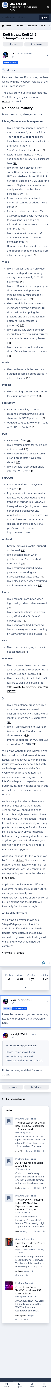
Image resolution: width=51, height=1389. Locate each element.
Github (6, 101)
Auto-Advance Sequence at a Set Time (29, 1164)
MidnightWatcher (20, 1034)
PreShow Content (24, 1283)
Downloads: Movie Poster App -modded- (30, 1244)
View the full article (13, 952)
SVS (17, 1169)
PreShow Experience (25, 1118)
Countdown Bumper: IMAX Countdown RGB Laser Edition (28, 1290)
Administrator (26, 53)
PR (44, 150)
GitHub (20, 860)
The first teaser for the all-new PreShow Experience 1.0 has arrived (30, 1126)
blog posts (8, 877)
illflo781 (19, 1150)
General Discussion (24, 1239)
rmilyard (19, 1271)
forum (37, 150)
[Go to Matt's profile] (5, 55)
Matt (13, 53)
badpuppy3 (20, 1296)
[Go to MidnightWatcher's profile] (5, 1035)
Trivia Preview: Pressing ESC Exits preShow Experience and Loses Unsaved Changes (29, 1204)
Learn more (6, 6)
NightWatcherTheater (25, 1249)
